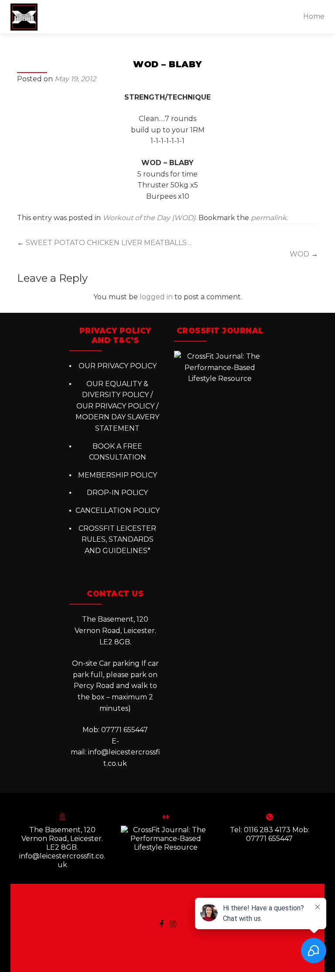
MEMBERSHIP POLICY (117, 475)
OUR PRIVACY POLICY (118, 366)
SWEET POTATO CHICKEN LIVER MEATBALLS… (104, 243)
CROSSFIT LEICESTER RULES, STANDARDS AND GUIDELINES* (117, 539)
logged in (156, 297)
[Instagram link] (173, 923)
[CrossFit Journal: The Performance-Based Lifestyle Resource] (220, 367)
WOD (304, 254)
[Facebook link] (161, 923)
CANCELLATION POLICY (117, 510)
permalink (269, 218)
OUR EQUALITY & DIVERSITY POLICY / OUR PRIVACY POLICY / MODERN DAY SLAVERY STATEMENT (117, 406)
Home (314, 16)
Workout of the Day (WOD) (149, 218)
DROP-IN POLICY (117, 492)
